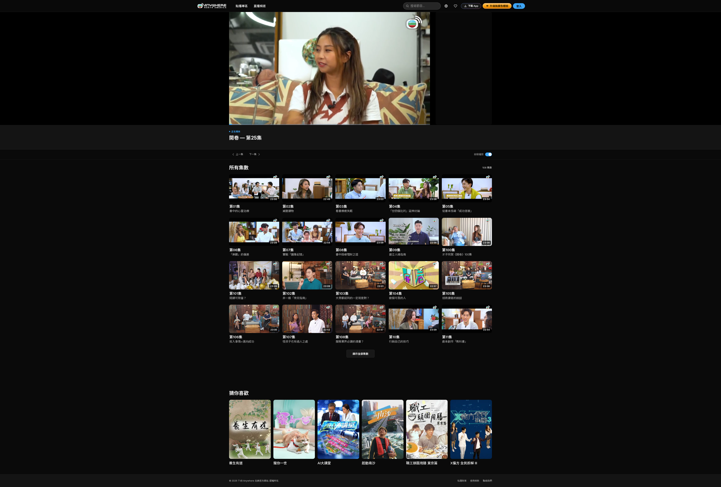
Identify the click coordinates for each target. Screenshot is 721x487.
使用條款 (474, 480)
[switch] (488, 154)
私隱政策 (461, 480)
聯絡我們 (487, 480)
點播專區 (242, 6)
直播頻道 (260, 6)
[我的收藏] (455, 6)
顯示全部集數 (360, 353)
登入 (519, 6)
